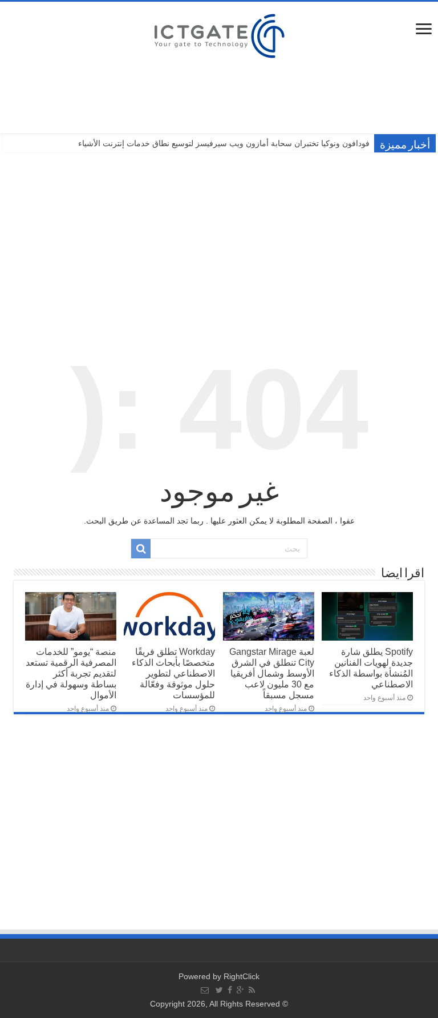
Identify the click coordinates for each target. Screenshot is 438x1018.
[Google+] (240, 990)
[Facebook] (229, 990)
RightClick (241, 976)
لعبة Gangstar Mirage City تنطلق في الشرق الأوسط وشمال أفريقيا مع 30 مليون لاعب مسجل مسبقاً (271, 673)
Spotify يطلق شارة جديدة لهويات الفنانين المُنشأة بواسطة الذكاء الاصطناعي (371, 667)
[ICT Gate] (219, 34)
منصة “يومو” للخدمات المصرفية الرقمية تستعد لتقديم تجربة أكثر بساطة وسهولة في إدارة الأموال (71, 673)
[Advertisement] (219, 241)
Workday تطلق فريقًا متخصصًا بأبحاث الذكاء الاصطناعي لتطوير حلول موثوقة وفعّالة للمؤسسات (173, 673)
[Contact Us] (205, 990)
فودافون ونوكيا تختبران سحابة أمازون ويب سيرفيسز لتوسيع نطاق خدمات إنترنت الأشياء (224, 143)
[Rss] (252, 990)
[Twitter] (219, 990)
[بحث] (141, 548)
